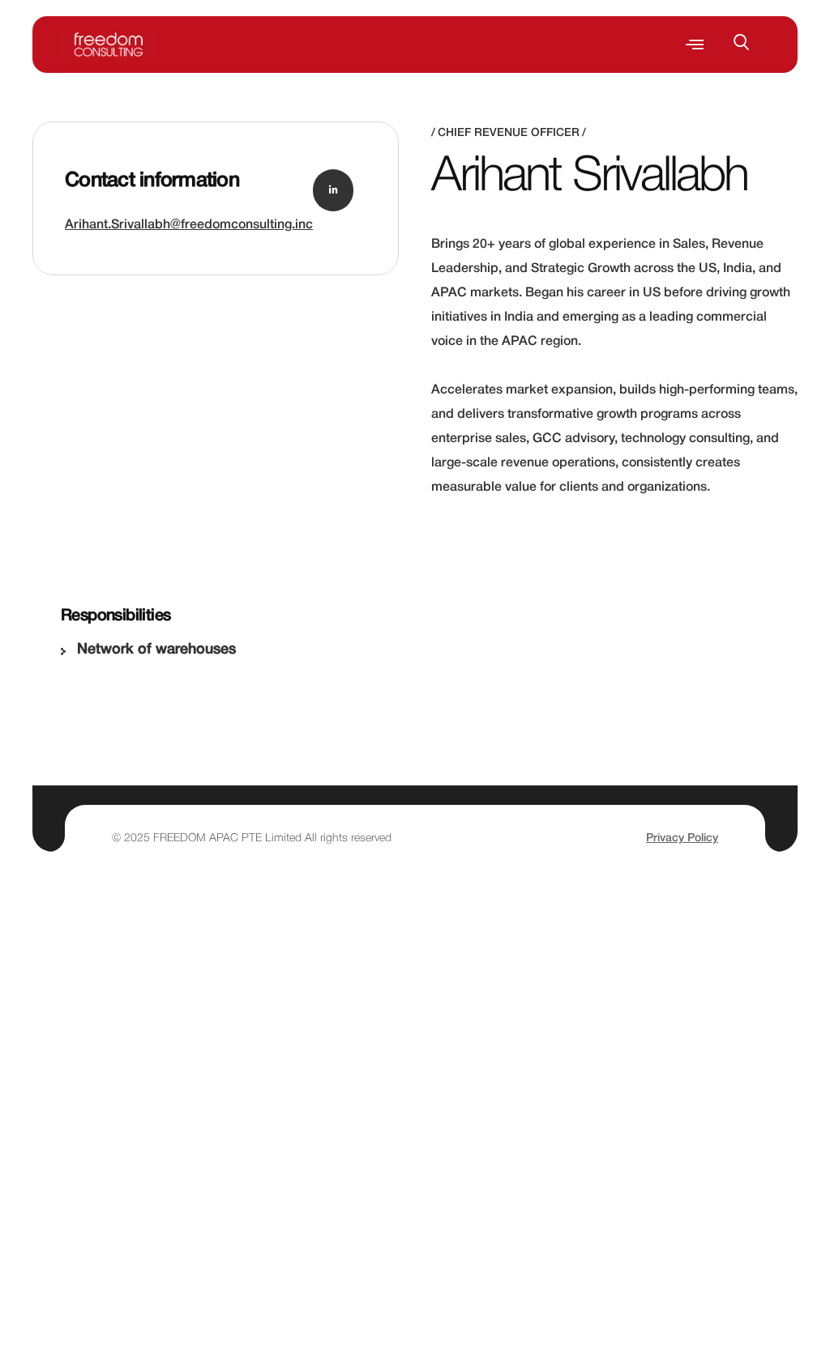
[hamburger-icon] (695, 45)
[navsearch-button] (750, 44)
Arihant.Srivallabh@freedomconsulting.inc (189, 225)
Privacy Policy (682, 838)
